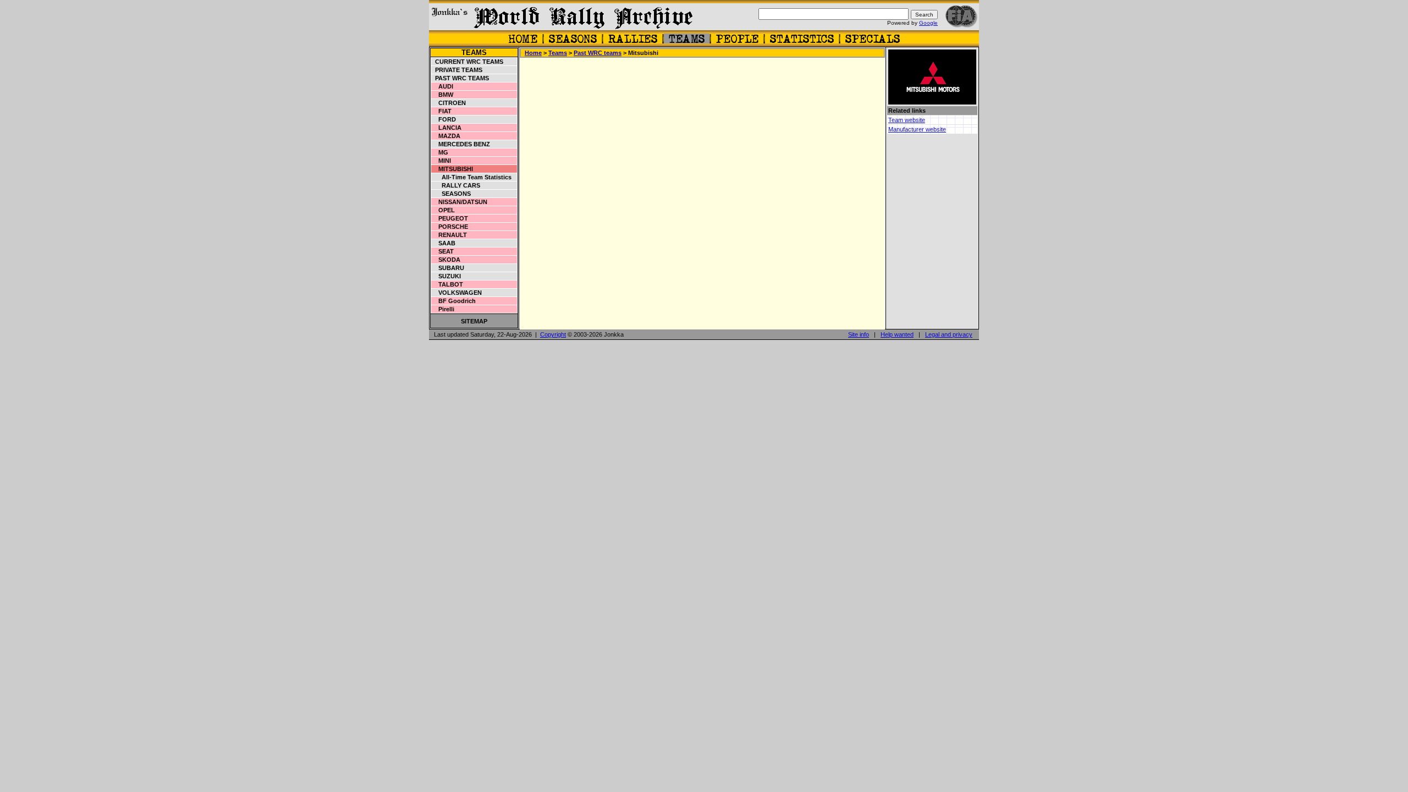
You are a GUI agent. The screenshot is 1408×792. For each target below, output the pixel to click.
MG (440, 152)
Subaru (448, 268)
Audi (442, 86)
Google (928, 23)
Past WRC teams (460, 78)
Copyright (553, 334)
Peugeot (450, 218)
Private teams (457, 70)
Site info (858, 334)
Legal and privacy (948, 334)
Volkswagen (457, 292)
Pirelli (443, 309)
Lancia (446, 127)
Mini (441, 160)
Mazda (446, 136)
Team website (906, 120)
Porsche (450, 226)
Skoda (446, 259)
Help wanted (897, 334)
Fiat (442, 111)
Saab (443, 243)
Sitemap (474, 321)
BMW (442, 94)
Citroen (449, 103)
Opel (443, 210)
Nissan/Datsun (459, 202)
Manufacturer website (917, 129)
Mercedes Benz (461, 144)
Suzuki (446, 276)
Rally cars (456, 185)
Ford (444, 119)
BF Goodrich (454, 301)
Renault (449, 235)
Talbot (447, 284)
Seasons (451, 193)
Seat (443, 251)
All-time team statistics (472, 177)
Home (533, 53)
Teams (474, 52)
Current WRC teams (467, 61)
